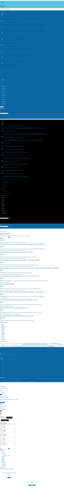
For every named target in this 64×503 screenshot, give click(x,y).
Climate (3, 324)
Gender (3, 90)
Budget (2, 343)
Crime (2, 325)
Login (3, 7)
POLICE (4, 75)
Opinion (3, 97)
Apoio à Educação (5, 435)
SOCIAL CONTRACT (33, 346)
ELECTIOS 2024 (48, 343)
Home (2, 11)
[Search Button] (0, 111)
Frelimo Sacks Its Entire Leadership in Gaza (12, 61)
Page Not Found (4, 231)
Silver (4, 426)
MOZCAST (3, 101)
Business (3, 360)
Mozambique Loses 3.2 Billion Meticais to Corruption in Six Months (16, 252)
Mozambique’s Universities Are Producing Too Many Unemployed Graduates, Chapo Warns (24, 24)
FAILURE (61, 343)
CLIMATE (9, 343)
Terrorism (3, 339)
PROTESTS (13, 346)
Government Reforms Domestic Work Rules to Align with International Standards (22, 30)
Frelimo (3, 345)
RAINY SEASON (24, 346)
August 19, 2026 (3, 254)
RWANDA (29, 346)
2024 (1, 343)
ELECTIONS (43, 343)
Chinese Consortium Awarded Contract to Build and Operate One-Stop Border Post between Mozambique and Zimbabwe (29, 268)
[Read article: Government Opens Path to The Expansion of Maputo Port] (32, 306)
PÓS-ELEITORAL (18, 346)
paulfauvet (2, 285)
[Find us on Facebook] (0, 5)
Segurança (3, 338)
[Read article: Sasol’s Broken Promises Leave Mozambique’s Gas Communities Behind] (32, 314)
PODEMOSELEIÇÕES (3, 346)
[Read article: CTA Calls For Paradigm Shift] (32, 282)
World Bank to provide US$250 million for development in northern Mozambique (20, 260)
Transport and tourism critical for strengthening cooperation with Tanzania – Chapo (23, 18)
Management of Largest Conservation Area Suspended (15, 67)
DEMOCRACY (15, 343)
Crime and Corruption (6, 193)
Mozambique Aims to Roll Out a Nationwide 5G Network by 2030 (17, 158)
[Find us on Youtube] (3, 5)
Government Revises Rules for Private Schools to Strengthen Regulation (18, 299)
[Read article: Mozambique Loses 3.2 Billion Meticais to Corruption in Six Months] (32, 250)
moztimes (2, 245)
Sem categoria (4, 375)
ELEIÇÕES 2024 (54, 343)
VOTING (50, 346)
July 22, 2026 (3, 294)
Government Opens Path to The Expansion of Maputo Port (14, 307)
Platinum (4, 430)
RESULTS (27, 346)
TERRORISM (38, 346)
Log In (2, 404)
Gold (3, 439)
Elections (4, 77)
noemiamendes (3, 317)
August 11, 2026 (3, 262)
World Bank (54, 346)
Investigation (3, 204)
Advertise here (4, 103)
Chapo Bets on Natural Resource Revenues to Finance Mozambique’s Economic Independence (22, 244)
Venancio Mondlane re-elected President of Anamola (15, 42)
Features (3, 367)
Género (3, 332)
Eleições (3, 329)
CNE (11, 343)
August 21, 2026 (3, 246)
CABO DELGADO (5, 343)
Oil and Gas (3, 88)
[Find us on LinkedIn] (1, 5)
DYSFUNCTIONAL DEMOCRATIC (31, 343)
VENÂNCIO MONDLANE (43, 346)
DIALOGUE (20, 343)
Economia (3, 327)
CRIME (12, 343)
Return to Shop (9, 417)
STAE (35, 346)
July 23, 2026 (3, 286)
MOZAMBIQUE (26, 345)
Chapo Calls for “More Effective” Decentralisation (15, 164)
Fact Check (3, 99)
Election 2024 (4, 328)
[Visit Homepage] (4, 9)
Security (3, 79)
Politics (3, 13)
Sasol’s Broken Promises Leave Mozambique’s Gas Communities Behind (17, 315)
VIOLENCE (47, 346)
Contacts (3, 1)
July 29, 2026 (3, 270)
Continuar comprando (5, 420)
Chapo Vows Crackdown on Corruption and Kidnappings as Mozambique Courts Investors (22, 291)
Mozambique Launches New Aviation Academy (13, 36)
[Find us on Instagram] (2, 5)
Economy (3, 86)
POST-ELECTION (10, 346)
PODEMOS (60, 345)
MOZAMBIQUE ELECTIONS (7, 73)
